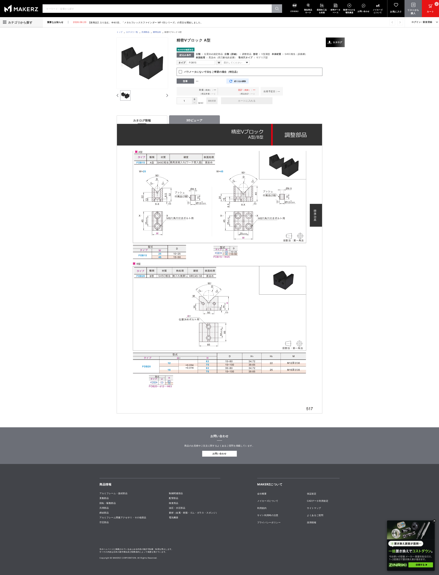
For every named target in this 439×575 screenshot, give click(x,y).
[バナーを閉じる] (434, 521)
